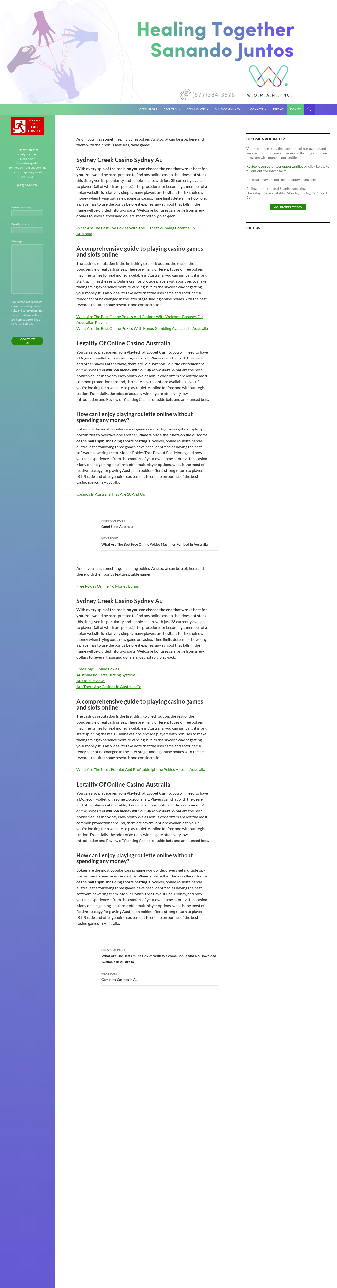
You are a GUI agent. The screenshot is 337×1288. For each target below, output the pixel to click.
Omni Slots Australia (117, 524)
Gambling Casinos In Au (119, 977)
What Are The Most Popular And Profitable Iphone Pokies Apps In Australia (140, 769)
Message (16, 241)
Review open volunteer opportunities (274, 166)
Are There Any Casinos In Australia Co (108, 686)
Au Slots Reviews (90, 680)
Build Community (227, 109)
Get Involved (196, 109)
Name (21, 207)
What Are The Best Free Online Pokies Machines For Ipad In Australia (154, 541)
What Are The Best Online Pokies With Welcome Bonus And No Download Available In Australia (158, 956)
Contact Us (27, 341)
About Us (170, 109)
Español (279, 109)
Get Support (148, 109)
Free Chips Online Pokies (97, 668)
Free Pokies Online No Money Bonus (107, 586)
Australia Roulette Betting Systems (106, 674)
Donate (295, 109)
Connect (256, 109)
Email (20, 224)
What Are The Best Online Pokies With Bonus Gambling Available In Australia (142, 328)
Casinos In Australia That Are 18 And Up (110, 494)
